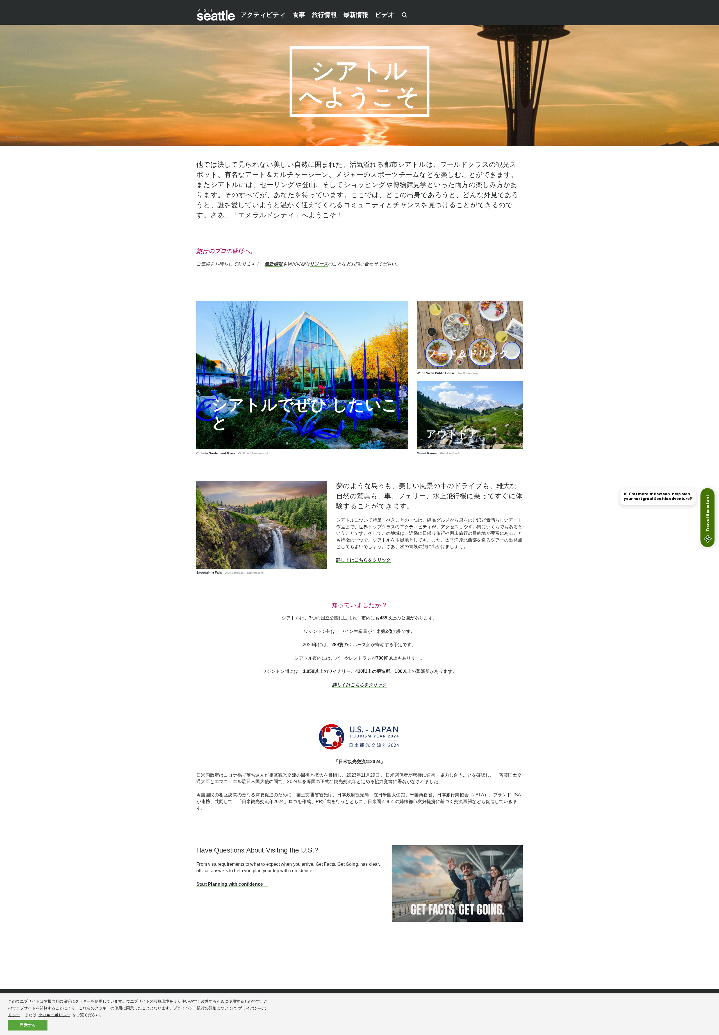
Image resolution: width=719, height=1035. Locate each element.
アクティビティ (263, 14)
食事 (299, 14)
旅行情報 (324, 14)
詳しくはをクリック (363, 560)
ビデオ (384, 14)
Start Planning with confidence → (232, 884)
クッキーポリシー (54, 1015)
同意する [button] (28, 1025)
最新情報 (355, 14)
